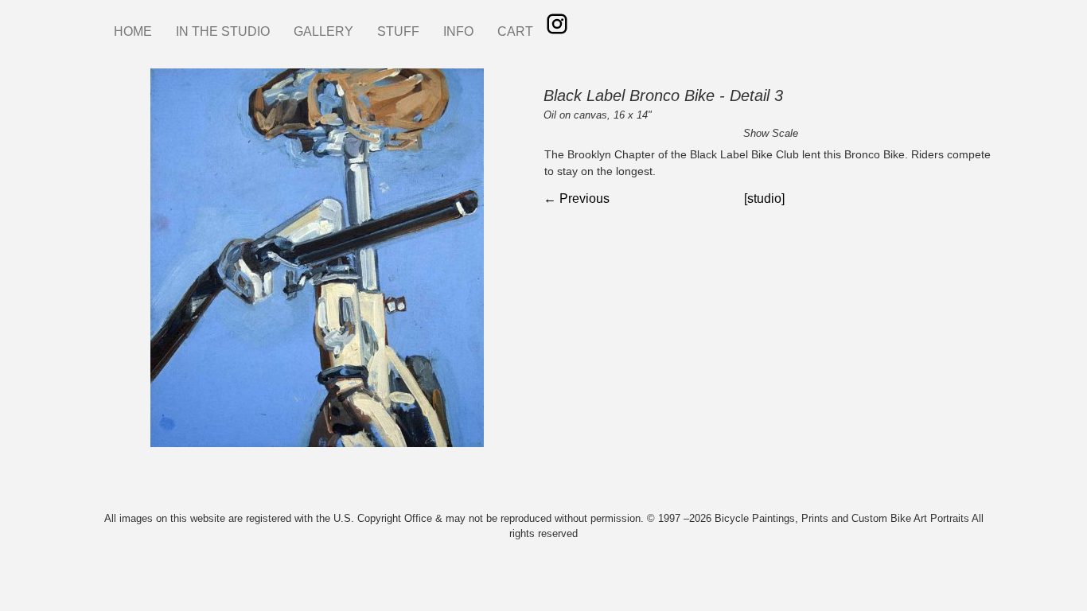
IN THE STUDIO (223, 31)
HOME (133, 31)
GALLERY (323, 31)
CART (515, 31)
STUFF (398, 31)
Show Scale (770, 133)
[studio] (764, 198)
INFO (458, 31)
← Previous (577, 198)
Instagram (557, 24)
